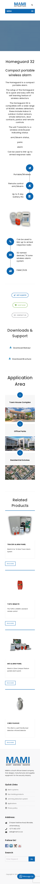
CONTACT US (21, 315)
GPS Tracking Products (16, 794)
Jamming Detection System (18, 799)
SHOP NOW (21, 305)
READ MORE (10, 564)
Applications (12, 803)
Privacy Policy (12, 808)
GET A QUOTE (21, 295)
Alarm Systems (13, 790)
